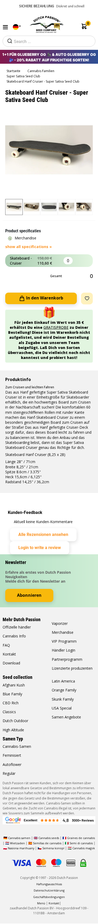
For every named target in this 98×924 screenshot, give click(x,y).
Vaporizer (60, 623)
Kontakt (9, 654)
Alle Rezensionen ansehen (43, 534)
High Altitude (13, 729)
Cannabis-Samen (17, 746)
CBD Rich (11, 702)
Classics (9, 711)
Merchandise (62, 632)
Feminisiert (12, 755)
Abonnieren (29, 595)
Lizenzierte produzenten (72, 668)
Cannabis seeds (48, 838)
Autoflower (12, 764)
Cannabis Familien (41, 71)
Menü (41, 903)
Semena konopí (53, 848)
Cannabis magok (83, 848)
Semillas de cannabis (47, 843)
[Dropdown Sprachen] (16, 27)
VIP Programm (64, 641)
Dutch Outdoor (15, 720)
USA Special (62, 708)
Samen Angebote (66, 717)
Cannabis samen (19, 838)
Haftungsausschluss (49, 884)
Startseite (14, 71)
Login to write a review (39, 547)
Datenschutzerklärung (49, 890)
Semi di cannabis (81, 843)
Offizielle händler (17, 627)
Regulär (9, 773)
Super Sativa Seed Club (24, 76)
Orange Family (64, 689)
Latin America (63, 681)
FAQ (6, 645)
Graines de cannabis (81, 838)
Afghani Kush (14, 685)
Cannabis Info (14, 635)
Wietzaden (18, 843)
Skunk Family (63, 699)
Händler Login (63, 650)
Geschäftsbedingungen (49, 897)
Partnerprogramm (67, 659)
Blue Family (12, 693)
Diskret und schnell (51, 5)
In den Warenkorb (44, 298)
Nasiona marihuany (21, 848)
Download (11, 662)
